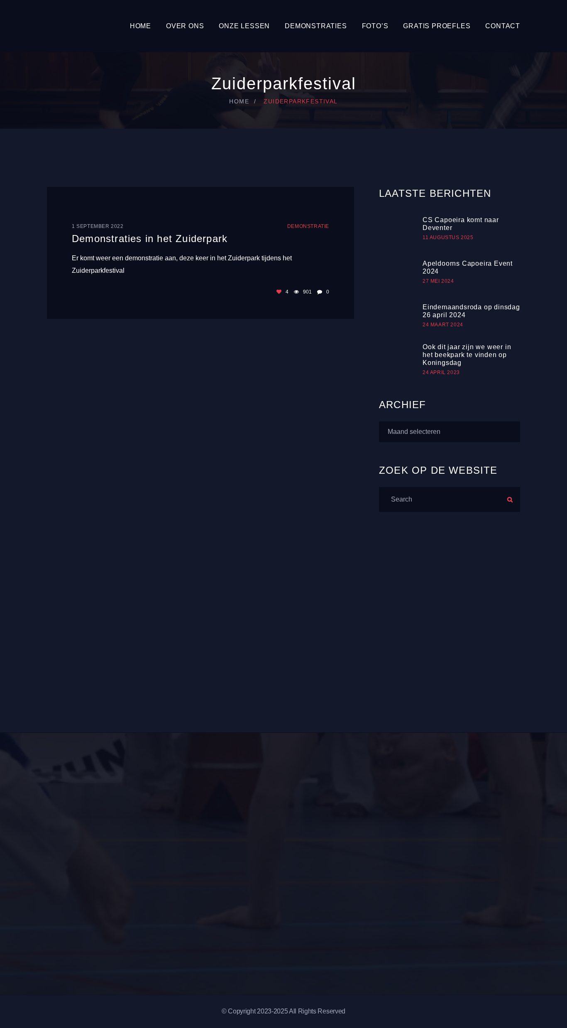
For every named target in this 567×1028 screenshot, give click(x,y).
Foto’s (375, 25)
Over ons (185, 25)
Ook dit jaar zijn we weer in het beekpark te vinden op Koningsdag (467, 354)
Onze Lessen (244, 25)
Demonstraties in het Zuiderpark (149, 238)
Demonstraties (316, 25)
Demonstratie (308, 226)
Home (140, 25)
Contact (502, 25)
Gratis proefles (436, 25)
